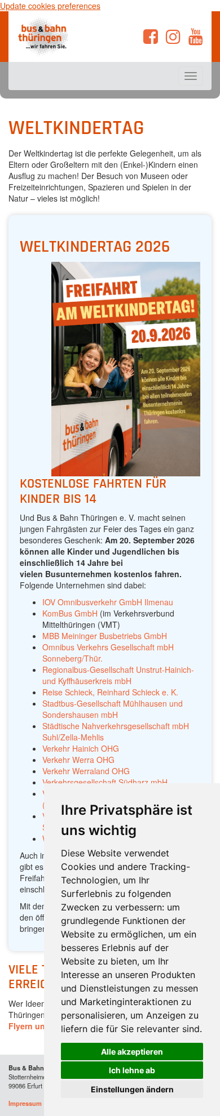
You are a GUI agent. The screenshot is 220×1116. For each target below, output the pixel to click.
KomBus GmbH (70, 613)
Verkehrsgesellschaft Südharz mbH (105, 782)
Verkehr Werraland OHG (86, 770)
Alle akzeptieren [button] (132, 1051)
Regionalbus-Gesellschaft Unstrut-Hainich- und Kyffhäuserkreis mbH (118, 675)
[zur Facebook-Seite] (150, 39)
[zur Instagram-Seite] (173, 39)
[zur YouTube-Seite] (195, 39)
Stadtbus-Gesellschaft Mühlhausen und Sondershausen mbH (112, 709)
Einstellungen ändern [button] (132, 1089)
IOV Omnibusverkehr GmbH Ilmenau (107, 602)
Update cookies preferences (50, 5)
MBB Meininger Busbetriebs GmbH (104, 635)
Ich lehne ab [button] (132, 1070)
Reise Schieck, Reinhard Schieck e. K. (110, 692)
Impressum (25, 1103)
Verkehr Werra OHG (78, 759)
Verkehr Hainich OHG (80, 748)
